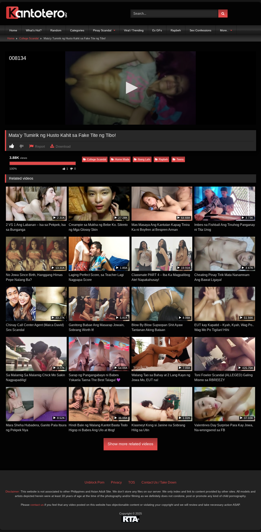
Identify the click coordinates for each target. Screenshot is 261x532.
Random (55, 30)
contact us (37, 504)
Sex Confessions (200, 30)
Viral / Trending (134, 30)
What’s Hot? (34, 30)
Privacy (116, 482)
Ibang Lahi (144, 159)
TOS (131, 482)
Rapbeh (176, 30)
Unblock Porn (94, 482)
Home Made (122, 159)
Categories (77, 30)
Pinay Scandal (102, 30)
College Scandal (29, 38)
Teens (180, 159)
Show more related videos (130, 444)
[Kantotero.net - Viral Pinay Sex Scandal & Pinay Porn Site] (37, 13)
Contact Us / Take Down (159, 482)
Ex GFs (157, 30)
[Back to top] (248, 520)
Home (13, 30)
